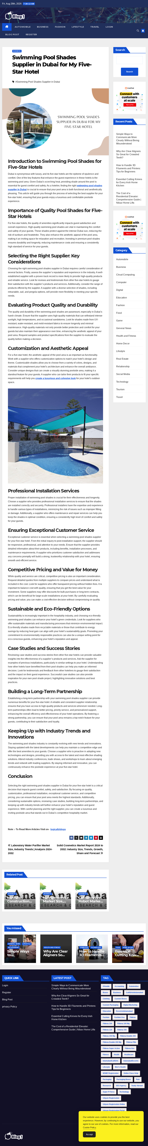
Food (119, 313)
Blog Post (12, 34)
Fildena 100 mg (123, 1024)
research (107, 1086)
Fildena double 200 (128, 1036)
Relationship (123, 366)
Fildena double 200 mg (112, 1042)
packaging (107, 1079)
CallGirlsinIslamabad (134, 993)
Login (109, 27)
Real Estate (122, 359)
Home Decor (123, 343)
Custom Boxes (121, 999)
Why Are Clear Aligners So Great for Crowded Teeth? (128, 154)
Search (120, 50)
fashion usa (119, 1017)
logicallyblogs (58, 829)
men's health (120, 1067)
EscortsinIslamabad (124, 1011)
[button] (138, 30)
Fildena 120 (107, 1030)
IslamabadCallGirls (110, 1061)
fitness (106, 1055)
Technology (122, 382)
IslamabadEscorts (130, 1061)
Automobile (23, 27)
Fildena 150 (122, 1030)
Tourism (120, 389)
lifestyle (106, 1067)
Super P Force (108, 1092)
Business (43, 27)
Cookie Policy (89, 1127)
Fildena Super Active (111, 1048)
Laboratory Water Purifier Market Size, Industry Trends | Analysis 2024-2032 (30, 849)
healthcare (128, 1055)
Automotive (134, 986)
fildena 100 (107, 1024)
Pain (138, 1079)
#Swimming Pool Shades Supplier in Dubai (37, 82)
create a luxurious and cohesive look (55, 378)
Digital (119, 290)
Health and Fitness (126, 336)
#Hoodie (106, 986)
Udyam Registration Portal (114, 1110)
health (116, 1055)
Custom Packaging (110, 1005)
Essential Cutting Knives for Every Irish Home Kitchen (129, 182)
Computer (121, 282)
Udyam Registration (111, 1098)
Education (121, 297)
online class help (131, 1073)
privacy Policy (9, 1006)
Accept (89, 1134)
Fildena (133, 1017)
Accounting (119, 986)
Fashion (60, 27)
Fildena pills (131, 1042)
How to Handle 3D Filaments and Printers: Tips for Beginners (128, 168)
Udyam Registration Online (114, 1104)
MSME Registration (111, 1073)
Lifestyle (78, 27)
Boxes (105, 993)
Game (119, 320)
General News (123, 328)
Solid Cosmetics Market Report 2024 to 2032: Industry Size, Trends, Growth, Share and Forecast (80, 849)
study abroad (137, 1086)
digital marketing (130, 1005)
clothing (106, 999)
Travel (94, 27)
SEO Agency (121, 1086)
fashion (106, 1017)
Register (31, 34)
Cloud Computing (125, 274)
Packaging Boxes (123, 1079)
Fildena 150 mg (109, 1036)
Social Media (123, 374)
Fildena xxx (129, 1048)
